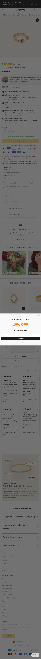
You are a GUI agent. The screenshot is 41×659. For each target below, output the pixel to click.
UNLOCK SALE (20, 338)
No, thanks (20, 342)
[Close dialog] (39, 315)
